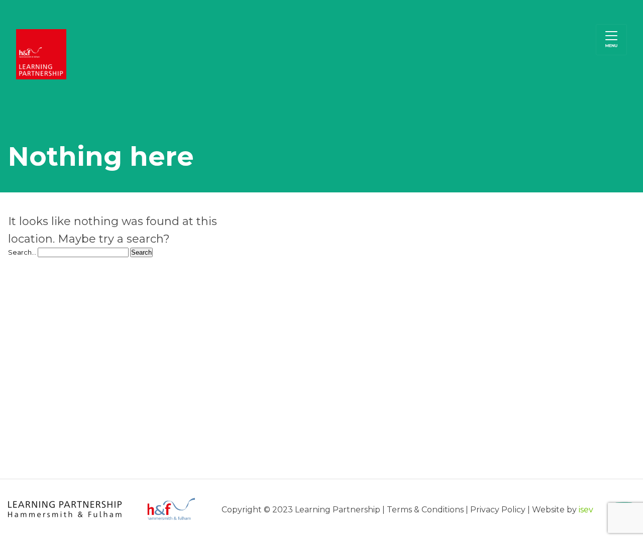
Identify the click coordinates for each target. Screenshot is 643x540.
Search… (22, 252)
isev (586, 509)
